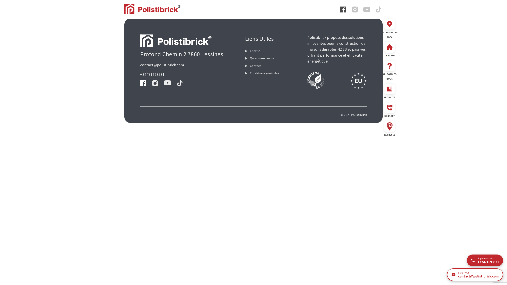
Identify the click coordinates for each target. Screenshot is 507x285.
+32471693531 (152, 74)
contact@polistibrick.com (162, 64)
